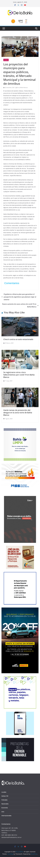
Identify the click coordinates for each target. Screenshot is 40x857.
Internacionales (6, 815)
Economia (4, 808)
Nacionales (4, 804)
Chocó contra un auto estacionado (18, 339)
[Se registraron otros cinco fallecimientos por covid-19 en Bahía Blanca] (20, 351)
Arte (2, 812)
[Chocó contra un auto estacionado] (20, 318)
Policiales (4, 800)
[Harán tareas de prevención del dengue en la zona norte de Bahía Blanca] (20, 389)
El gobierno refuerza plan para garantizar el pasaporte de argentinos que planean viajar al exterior (20, 297)
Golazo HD (4, 796)
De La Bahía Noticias (22, 87)
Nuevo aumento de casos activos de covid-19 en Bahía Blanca (19, 305)
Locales (6, 60)
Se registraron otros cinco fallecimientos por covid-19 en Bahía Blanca (19, 374)
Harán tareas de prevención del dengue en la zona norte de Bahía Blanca (17, 412)
